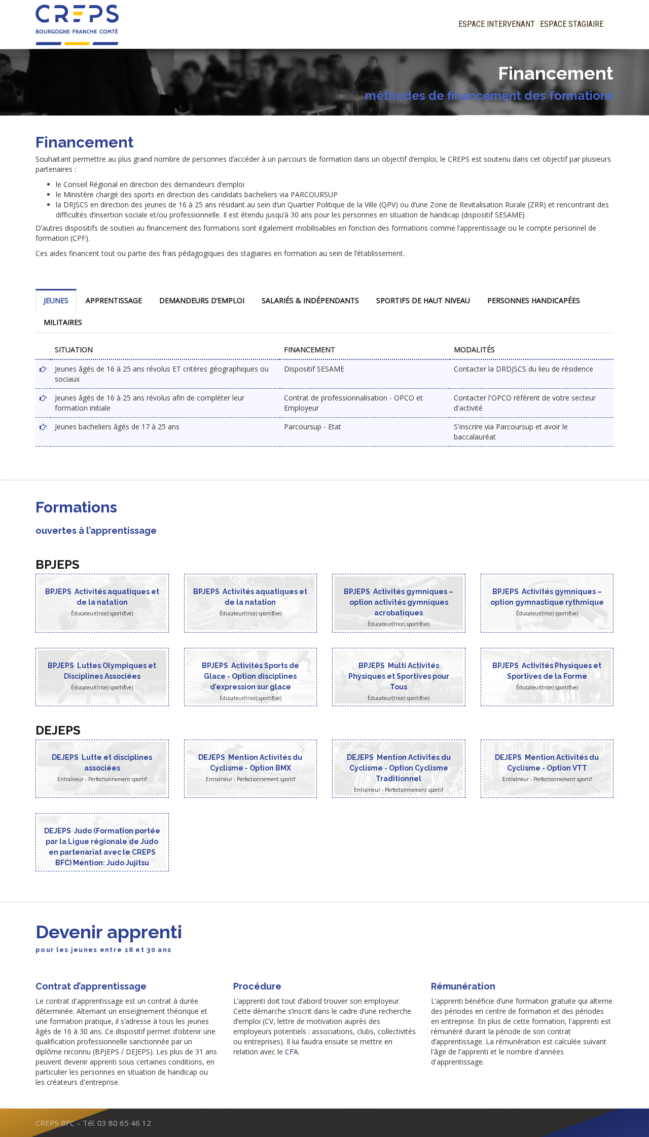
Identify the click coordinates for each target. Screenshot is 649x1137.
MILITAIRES (63, 322)
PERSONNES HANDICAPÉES (533, 300)
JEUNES (56, 300)
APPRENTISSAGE (114, 300)
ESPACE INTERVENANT (496, 24)
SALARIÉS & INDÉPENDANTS (310, 300)
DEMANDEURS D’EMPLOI (201, 300)
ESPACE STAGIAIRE (571, 24)
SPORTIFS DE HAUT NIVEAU (423, 300)
